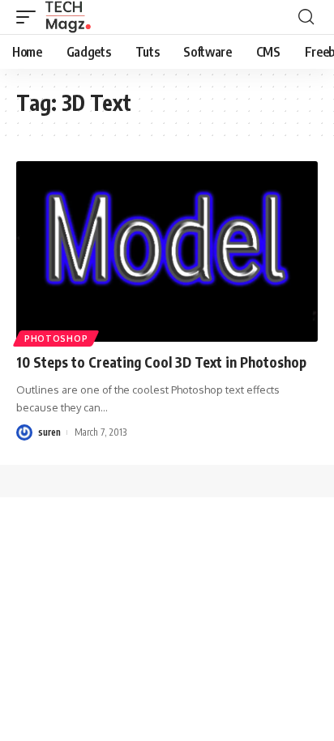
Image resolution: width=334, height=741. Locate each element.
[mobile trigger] (30, 17)
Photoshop (56, 338)
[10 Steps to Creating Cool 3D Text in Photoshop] (167, 251)
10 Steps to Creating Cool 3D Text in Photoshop (161, 362)
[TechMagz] (68, 17)
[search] (306, 17)
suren (49, 432)
